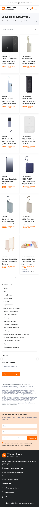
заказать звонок (26, 3)
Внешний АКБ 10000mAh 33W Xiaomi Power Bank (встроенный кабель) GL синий (29, 181)
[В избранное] (12, 46)
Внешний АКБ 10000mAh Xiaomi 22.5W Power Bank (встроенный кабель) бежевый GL (29, 221)
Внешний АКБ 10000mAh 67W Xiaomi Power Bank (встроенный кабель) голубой (9, 101)
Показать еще (19, 278)
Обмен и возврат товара (10, 479)
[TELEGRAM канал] (3, 496)
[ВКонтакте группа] (6, 496)
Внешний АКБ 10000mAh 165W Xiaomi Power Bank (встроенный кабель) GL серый (9, 141)
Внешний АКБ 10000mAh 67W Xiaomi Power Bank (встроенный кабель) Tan (29, 61)
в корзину (7, 46)
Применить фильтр (10, 374)
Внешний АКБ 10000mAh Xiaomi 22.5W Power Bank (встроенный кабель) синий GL (9, 221)
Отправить (32, 438)
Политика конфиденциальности (12, 473)
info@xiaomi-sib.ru (12, 488)
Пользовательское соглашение (12, 476)
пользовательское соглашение (22, 445)
